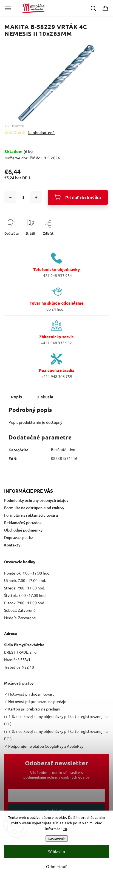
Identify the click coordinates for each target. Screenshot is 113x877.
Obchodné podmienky (23, 530)
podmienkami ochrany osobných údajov (56, 777)
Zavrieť (98, 242)
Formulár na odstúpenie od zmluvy (34, 507)
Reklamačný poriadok (23, 522)
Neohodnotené (41, 132)
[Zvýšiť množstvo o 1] (36, 197)
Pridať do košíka (83, 197)
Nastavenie (57, 838)
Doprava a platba (18, 537)
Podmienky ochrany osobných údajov (36, 500)
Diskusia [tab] (44, 396)
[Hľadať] (93, 8)
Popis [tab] (16, 396)
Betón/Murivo (63, 449)
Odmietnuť (56, 866)
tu (65, 828)
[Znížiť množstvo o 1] (10, 197)
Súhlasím (56, 851)
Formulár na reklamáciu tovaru (31, 515)
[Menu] (7, 8)
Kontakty (12, 545)
